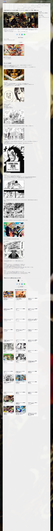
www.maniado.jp (6, 218)
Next (22, 280)
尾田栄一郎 (46, 12)
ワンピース (43, 12)
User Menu (41, 1)
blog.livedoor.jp (6, 173)
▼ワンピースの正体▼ (41, 16)
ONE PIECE (40, 12)
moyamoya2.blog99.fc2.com (7, 102)
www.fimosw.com (6, 237)
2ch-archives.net (6, 86)
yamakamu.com (6, 198)
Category (37, 1)
